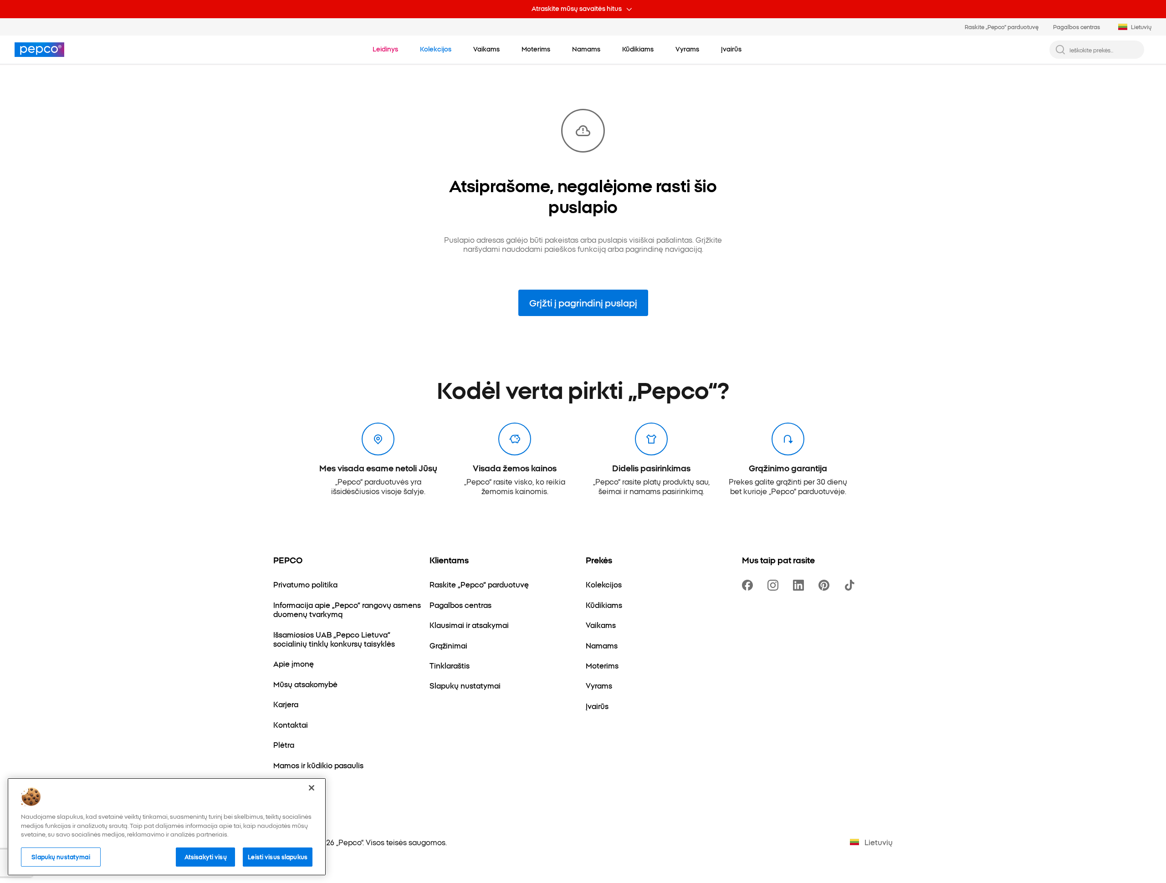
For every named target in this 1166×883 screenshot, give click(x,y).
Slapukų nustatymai (60, 856)
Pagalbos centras (1076, 27)
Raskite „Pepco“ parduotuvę (1001, 27)
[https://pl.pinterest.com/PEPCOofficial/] (825, 585)
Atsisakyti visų (205, 856)
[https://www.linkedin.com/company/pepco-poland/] (800, 585)
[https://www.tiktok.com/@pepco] (851, 585)
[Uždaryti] (312, 788)
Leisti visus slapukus (277, 856)
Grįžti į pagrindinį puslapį (583, 302)
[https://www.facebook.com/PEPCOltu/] (749, 585)
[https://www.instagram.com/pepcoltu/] (774, 585)
